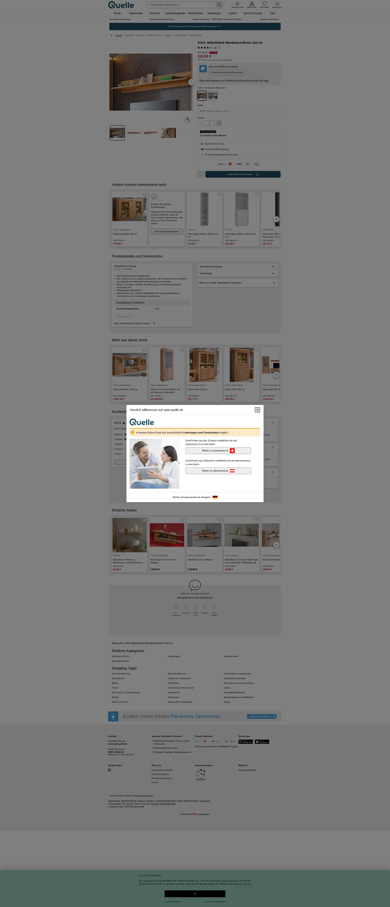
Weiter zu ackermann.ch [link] (215, 450)
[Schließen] (257, 409)
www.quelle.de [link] (192, 497)
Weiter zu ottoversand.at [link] (215, 470)
